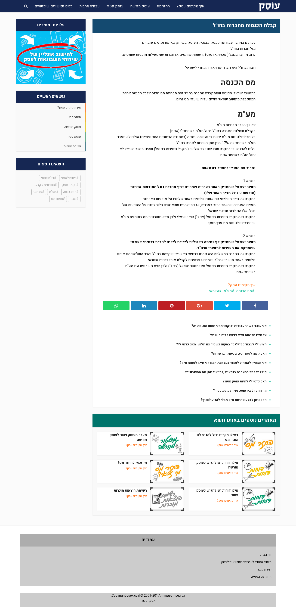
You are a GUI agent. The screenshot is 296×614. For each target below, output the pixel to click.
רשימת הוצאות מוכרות (130, 490)
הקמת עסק (69, 185)
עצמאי (37, 191)
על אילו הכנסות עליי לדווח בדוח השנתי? (238, 335)
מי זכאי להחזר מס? (132, 462)
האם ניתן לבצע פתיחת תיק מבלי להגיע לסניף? (233, 399)
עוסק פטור (115, 6)
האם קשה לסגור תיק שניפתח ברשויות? (239, 353)
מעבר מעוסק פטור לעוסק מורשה (128, 437)
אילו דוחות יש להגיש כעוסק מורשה (217, 465)
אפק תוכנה (148, 600)
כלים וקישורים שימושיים (54, 6)
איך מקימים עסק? (190, 6)
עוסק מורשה (140, 6)
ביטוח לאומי (69, 178)
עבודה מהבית (90, 6)
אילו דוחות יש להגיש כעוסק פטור (217, 493)
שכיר (73, 198)
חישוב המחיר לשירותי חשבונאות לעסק (246, 562)
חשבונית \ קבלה (44, 185)
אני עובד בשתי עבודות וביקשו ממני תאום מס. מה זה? (229, 325)
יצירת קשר (264, 569)
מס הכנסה (70, 191)
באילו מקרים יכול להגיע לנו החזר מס (217, 437)
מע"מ (52, 191)
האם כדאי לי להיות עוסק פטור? (245, 381)
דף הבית (265, 554)
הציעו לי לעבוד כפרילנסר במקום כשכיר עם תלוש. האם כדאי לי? (221, 344)
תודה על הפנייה (261, 576)
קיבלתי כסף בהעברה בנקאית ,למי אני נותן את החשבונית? (225, 372)
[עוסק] (269, 6)
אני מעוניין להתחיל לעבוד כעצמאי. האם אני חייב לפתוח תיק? (223, 362)
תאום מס (57, 198)
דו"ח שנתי (47, 178)
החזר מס (163, 6)
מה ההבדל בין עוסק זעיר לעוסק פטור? (240, 390)
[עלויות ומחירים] (51, 57)
